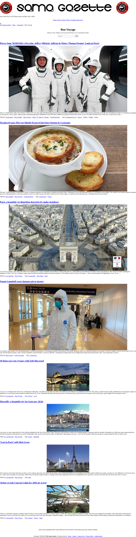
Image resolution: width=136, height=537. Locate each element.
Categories (20, 25)
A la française (10, 276)
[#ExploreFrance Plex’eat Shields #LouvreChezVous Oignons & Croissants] (68, 191)
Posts (13, 25)
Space (96, 117)
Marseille (36, 437)
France (80, 117)
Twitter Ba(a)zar (55, 117)
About (59, 20)
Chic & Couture (19, 355)
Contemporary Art (71, 117)
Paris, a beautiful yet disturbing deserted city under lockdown (29, 202)
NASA (85, 117)
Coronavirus (42, 196)
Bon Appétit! (18, 117)
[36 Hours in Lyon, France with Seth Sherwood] (68, 390)
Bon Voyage (27, 117)
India (41, 518)
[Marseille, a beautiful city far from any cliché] (68, 431)
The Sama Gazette (5, 25)
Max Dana (40, 276)
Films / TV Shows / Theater (40, 117)
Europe (30, 518)
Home (55, 20)
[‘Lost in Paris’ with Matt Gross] (68, 472)
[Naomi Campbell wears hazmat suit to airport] (68, 349)
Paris (46, 276)
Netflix (91, 117)
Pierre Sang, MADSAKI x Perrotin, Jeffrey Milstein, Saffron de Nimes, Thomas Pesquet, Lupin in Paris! (49, 43)
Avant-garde (9, 117)
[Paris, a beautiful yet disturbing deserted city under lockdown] (68, 270)
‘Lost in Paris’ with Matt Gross (15, 442)
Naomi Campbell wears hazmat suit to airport (22, 281)
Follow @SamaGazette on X (74, 20)
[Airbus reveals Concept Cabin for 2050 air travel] (68, 512)
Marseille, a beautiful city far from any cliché (21, 401)
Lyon (35, 396)
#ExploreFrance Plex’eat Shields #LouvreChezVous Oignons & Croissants (35, 122)
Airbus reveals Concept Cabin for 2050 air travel (23, 483)
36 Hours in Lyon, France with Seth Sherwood (22, 361)
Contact (63, 20)
